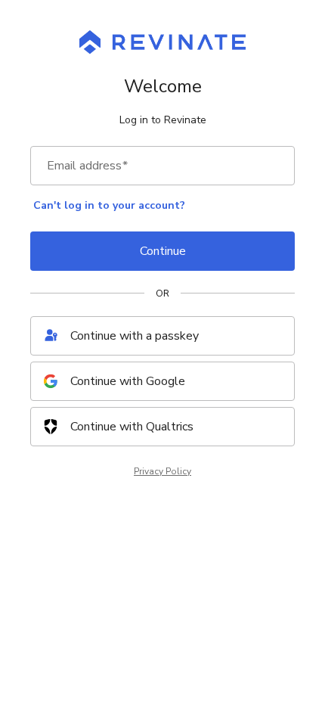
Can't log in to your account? (109, 205)
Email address (87, 165)
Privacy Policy (162, 471)
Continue (163, 251)
